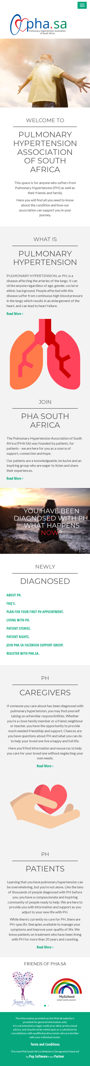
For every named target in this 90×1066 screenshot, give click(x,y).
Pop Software (38, 1056)
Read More (14, 313)
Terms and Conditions (45, 1044)
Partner (59, 1056)
